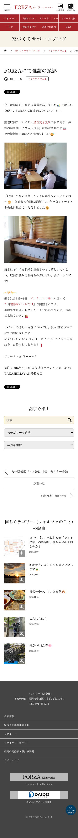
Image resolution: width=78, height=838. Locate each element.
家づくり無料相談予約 (16, 725)
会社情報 (60, 10)
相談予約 (71, 10)
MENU (7, 10)
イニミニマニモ (40, 298)
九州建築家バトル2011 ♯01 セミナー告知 (39, 471)
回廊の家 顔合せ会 (53, 496)
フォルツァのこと (57, 51)
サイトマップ (11, 760)
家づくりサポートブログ (27, 51)
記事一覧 (39, 483)
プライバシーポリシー (16, 742)
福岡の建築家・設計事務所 (19, 751)
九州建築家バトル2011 (18, 304)
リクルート (10, 734)
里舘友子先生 (42, 122)
